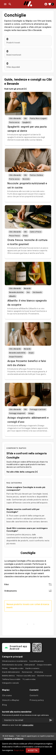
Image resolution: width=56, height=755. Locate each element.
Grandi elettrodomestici (11, 672)
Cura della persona (36, 661)
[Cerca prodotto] (9, 4)
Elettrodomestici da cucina (12, 665)
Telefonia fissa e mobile (11, 679)
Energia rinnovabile (44, 665)
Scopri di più (19, 750)
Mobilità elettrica (8, 676)
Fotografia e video (16, 668)
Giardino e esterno (32, 668)
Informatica (38, 672)
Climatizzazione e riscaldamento (14, 661)
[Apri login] (45, 4)
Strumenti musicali (44, 676)
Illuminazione (27, 672)
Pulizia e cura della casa (26, 676)
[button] (50, 720)
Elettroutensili (29, 665)
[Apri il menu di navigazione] (5, 4)
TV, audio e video (29, 679)
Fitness (5, 668)
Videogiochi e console (10, 683)
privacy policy (27, 725)
